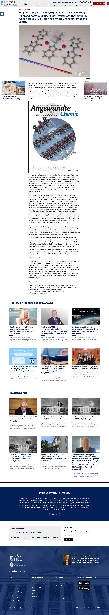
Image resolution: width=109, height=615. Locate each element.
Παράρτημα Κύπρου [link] (58, 2)
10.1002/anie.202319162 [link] (69, 252)
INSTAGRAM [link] (36, 537)
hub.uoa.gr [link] (81, 579)
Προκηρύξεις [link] (88, 5)
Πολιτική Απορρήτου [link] (81, 607)
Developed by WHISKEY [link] (94, 607)
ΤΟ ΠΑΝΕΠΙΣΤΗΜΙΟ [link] (99, 3)
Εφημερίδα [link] (69, 2)
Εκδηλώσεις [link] (51, 5)
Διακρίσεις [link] (66, 5)
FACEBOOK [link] (15, 537)
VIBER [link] (55, 537)
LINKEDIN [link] (45, 537)
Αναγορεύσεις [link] (42, 5)
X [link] (24, 537)
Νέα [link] (30, 5)
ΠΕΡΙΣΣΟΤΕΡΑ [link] (54, 514)
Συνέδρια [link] (58, 5)
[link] (2, 14)
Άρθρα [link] (72, 5)
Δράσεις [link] (34, 5)
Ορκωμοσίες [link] (79, 5)
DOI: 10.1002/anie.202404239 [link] (56, 254)
